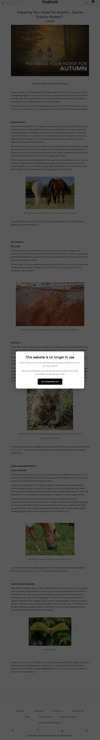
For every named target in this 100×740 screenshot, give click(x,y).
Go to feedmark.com (50, 381)
